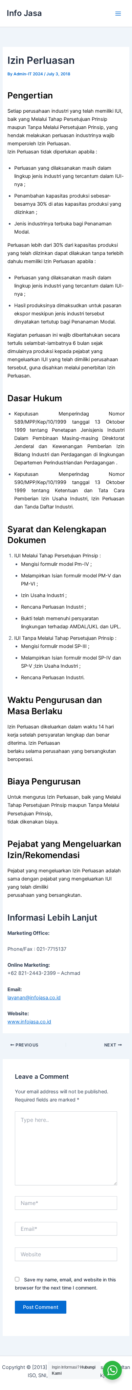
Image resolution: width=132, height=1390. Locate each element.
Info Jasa (24, 13)
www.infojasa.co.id (29, 1022)
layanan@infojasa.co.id (34, 998)
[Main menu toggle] (118, 13)
